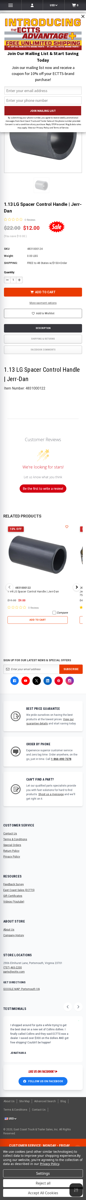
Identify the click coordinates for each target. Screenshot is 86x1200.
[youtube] (25, 681)
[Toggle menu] (10, 5)
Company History (13, 935)
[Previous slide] (67, 1006)
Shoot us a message (51, 794)
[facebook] (14, 681)
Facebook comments (43, 349)
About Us (8, 929)
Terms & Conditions (15, 839)
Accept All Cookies (43, 1192)
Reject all (43, 1183)
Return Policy (11, 850)
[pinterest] (58, 681)
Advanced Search (45, 1101)
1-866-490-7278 (61, 759)
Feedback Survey (13, 884)
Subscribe (71, 669)
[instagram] (69, 681)
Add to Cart (38, 619)
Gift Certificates (12, 895)
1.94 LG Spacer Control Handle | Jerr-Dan (33, 591)
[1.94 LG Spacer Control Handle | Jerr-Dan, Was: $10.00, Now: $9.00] (37, 555)
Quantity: (9, 272)
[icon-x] (36, 681)
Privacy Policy (11, 856)
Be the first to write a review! (43, 488)
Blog (63, 1101)
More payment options (43, 303)
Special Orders (12, 845)
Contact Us (10, 833)
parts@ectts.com (14, 971)
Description (43, 328)
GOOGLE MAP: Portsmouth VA (21, 989)
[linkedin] (47, 681)
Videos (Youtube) (13, 901)
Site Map (24, 1101)
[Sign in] (32, 5)
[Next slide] (78, 1006)
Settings (43, 1173)
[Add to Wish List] (67, 527)
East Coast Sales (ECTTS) (19, 890)
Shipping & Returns (43, 338)
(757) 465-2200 (12, 967)
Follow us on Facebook (45, 1081)
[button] (41, 185)
